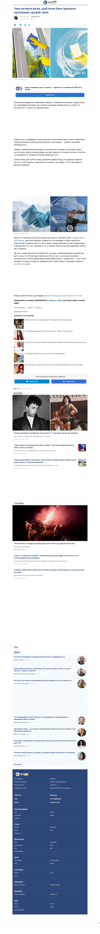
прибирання (38, 307)
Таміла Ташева (19, 746)
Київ (15, 812)
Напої (51, 873)
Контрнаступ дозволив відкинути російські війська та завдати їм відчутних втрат (40, 561)
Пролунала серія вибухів (22, 547)
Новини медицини (19, 894)
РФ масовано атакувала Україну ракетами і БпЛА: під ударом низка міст (44, 543)
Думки (17, 652)
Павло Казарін (19, 660)
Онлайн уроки (18, 845)
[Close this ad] (98, 922)
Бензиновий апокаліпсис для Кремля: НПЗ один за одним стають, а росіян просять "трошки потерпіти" (42, 670)
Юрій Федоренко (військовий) (24, 674)
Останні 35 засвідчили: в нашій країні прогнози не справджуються (39, 657)
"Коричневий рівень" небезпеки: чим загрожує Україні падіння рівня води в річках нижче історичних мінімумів (45, 461)
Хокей (16, 830)
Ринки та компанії (19, 885)
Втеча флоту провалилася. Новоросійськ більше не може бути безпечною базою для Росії (45, 742)
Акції (15, 863)
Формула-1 (17, 833)
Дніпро (52, 815)
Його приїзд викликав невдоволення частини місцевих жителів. (34, 450)
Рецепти (16, 873)
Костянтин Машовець (21, 683)
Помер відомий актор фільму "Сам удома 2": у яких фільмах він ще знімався (46, 433)
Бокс (51, 830)
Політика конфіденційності (58, 782)
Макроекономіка (55, 885)
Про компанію (18, 778)
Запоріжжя (17, 815)
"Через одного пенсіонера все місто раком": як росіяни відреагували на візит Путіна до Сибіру (44, 446)
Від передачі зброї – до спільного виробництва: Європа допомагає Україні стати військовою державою (45, 730)
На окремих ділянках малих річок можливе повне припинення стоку (36, 465)
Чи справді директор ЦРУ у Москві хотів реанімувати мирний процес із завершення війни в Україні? (41, 718)
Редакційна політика (20, 311)
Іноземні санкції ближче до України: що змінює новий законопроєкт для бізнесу (44, 753)
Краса (16, 907)
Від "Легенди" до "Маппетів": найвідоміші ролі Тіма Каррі (32, 436)
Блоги (16, 802)
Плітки (52, 904)
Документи (53, 785)
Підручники (53, 842)
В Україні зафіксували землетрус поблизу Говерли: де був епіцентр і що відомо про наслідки (49, 571)
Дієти (16, 876)
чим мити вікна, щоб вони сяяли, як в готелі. (63, 296)
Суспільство (54, 802)
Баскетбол (53, 827)
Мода (51, 907)
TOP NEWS (19, 503)
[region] (50, 123)
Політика (53, 795)
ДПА (51, 845)
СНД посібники (18, 851)
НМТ (51, 848)
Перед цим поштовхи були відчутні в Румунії (28, 575)
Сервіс (52, 863)
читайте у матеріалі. (22, 264)
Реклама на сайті (19, 785)
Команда (52, 778)
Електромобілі (54, 860)
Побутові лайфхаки (20, 307)
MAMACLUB (53, 894)
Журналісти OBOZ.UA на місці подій (60, 788)
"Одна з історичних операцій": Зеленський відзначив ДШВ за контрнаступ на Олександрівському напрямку (46, 557)
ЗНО (15, 848)
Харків (52, 812)
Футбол (16, 827)
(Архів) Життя (35, 16)
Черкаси (17, 818)
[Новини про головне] (17, 389)
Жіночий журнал (19, 910)
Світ (16, 799)
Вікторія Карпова (20, 756)
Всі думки (17, 764)
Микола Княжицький (21, 722)
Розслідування (55, 799)
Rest (16, 647)
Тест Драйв (17, 860)
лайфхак (30, 307)
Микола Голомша (20, 734)
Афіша (16, 904)
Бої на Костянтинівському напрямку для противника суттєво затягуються (42, 680)
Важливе (18, 393)
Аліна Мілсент (24, 16)
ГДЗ (15, 842)
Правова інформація (20, 782)
